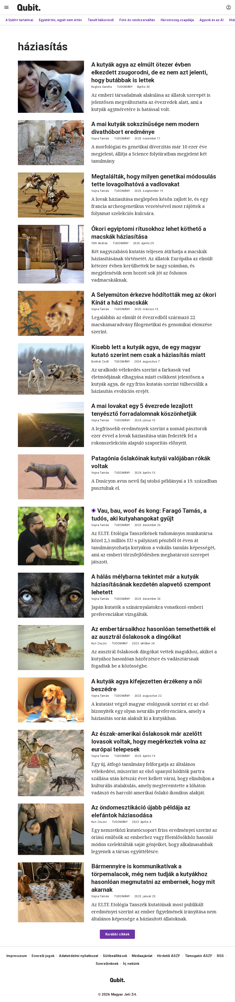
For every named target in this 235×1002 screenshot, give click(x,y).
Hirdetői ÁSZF (168, 956)
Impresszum (16, 956)
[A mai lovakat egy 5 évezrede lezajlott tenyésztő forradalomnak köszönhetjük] (51, 424)
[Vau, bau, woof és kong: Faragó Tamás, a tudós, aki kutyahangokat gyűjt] (51, 536)
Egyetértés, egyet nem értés (60, 20)
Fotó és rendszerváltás (137, 20)
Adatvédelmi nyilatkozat (78, 956)
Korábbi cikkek (117, 934)
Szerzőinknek (107, 964)
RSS (220, 956)
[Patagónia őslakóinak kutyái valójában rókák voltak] (51, 476)
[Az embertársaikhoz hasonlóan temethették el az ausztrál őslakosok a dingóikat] (51, 647)
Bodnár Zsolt (100, 361)
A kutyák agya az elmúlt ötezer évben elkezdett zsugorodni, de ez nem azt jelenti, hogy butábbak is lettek (149, 72)
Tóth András (99, 243)
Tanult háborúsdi (101, 20)
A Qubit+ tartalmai (19, 20)
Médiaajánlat (142, 956)
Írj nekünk (131, 964)
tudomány (125, 86)
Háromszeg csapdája (177, 20)
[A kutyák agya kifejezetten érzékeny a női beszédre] (51, 699)
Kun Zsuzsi (99, 643)
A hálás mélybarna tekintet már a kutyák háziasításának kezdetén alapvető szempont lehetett (151, 584)
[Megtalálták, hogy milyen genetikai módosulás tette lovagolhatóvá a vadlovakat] (51, 195)
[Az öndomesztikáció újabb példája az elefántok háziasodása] (51, 829)
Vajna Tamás (100, 138)
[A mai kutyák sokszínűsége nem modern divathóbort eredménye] (51, 142)
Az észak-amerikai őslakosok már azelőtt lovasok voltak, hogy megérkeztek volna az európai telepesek (148, 741)
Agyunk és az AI (211, 20)
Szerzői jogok (42, 956)
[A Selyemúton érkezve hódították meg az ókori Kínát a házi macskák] (51, 313)
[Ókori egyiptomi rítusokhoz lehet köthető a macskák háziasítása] (51, 254)
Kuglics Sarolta (101, 86)
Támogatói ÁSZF (198, 956)
